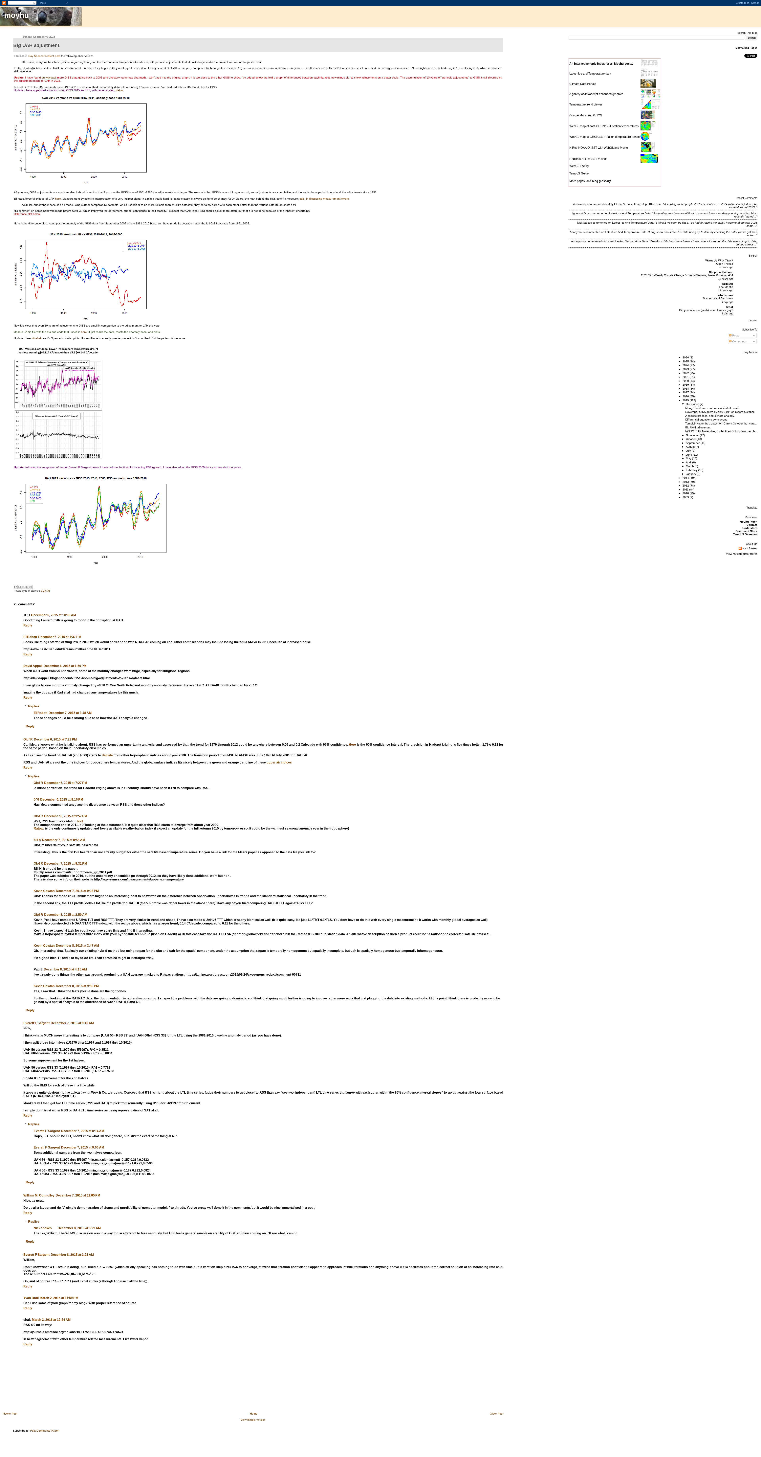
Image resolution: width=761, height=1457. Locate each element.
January (691, 473)
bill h (37, 840)
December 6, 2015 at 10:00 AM (53, 615)
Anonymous (580, 204)
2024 (686, 365)
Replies (33, 706)
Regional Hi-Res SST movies (588, 158)
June (689, 454)
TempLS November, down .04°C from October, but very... (721, 423)
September (693, 442)
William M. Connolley (38, 1195)
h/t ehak (37, 338)
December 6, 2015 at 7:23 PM (55, 739)
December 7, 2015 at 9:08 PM (77, 891)
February (692, 470)
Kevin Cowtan (44, 891)
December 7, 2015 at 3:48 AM (70, 713)
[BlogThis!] (19, 587)
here (58, 198)
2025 (686, 361)
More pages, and (590, 181)
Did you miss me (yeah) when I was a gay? (706, 310)
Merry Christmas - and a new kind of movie (712, 408)
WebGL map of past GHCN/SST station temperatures (604, 126)
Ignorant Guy (580, 213)
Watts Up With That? (719, 260)
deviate (107, 755)
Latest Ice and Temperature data (590, 73)
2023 (686, 369)
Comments (738, 341)
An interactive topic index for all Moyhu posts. (601, 63)
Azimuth (727, 283)
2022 (686, 373)
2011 (686, 489)
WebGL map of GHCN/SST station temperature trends (604, 136)
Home (253, 1413)
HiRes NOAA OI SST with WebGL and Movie (598, 147)
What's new (725, 295)
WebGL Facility (579, 166)
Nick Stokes (43, 1228)
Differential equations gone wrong (706, 419)
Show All (753, 320)
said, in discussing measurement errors (324, 198)
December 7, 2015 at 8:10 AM (72, 1023)
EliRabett (30, 637)
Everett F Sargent (36, 1023)
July (689, 450)
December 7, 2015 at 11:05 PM (78, 1195)
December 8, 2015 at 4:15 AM (65, 969)
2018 (686, 388)
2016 (686, 396)
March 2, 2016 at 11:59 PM (59, 1298)
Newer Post (10, 1413)
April (689, 462)
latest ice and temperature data (630, 213)
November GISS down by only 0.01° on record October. (720, 411)
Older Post (496, 1413)
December (693, 404)
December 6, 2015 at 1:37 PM (59, 637)
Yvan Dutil (31, 1298)
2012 (686, 485)
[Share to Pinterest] (31, 587)
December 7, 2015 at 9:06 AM (82, 1147)
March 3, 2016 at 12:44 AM (51, 1319)
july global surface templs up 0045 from (635, 204)
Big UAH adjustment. (698, 427)
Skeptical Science (721, 272)
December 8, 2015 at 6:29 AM (79, 1228)
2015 (686, 400)
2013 (686, 481)
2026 (686, 357)
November (693, 435)
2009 (686, 497)
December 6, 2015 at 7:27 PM (65, 783)
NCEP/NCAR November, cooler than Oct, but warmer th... (721, 431)
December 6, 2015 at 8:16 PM (61, 799)
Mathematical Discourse (718, 298)
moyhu (16, 15)
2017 (686, 392)
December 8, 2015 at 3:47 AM (77, 945)
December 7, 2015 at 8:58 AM (63, 840)
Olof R (28, 739)
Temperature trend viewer (585, 104)
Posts (735, 335)
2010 (686, 493)
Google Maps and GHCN (585, 115)
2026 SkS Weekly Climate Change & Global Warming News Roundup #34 (687, 275)
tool (80, 821)
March (690, 466)
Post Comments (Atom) (44, 1430)
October (691, 439)
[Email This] (16, 587)
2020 (686, 380)
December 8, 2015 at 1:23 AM (72, 1254)
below (119, 90)
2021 (686, 376)
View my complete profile (741, 553)
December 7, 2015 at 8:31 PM (65, 863)
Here (352, 744)
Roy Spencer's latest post (44, 55)
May (689, 458)
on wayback (49, 77)
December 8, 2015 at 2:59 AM (65, 914)
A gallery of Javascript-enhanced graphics (596, 94)
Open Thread (724, 263)
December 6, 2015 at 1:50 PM (65, 666)
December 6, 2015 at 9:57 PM (65, 816)
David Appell (32, 666)
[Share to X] (23, 587)
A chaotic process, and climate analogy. (710, 415)
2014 (686, 477)
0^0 (36, 799)
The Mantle (726, 286)
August (690, 446)
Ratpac (39, 828)
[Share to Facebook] (27, 587)
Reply (27, 625)
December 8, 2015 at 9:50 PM (77, 986)
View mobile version (253, 1419)
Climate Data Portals (582, 83)
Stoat (729, 306)
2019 (686, 384)
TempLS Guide (579, 173)
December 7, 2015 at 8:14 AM (82, 1131)
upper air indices (279, 762)
